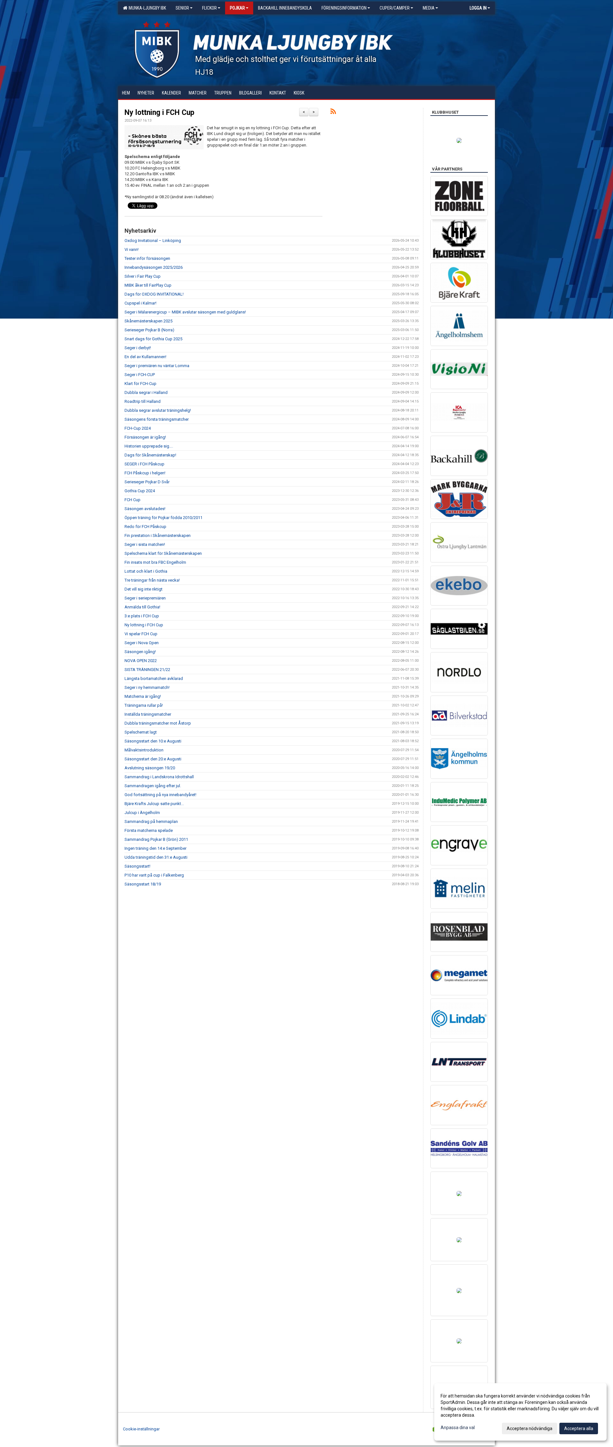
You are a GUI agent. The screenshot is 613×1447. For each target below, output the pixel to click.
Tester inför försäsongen (147, 258)
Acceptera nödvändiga (529, 1428)
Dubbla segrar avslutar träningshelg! (158, 410)
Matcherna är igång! (143, 696)
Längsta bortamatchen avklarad (154, 678)
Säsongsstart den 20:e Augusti (153, 759)
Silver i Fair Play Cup (143, 276)
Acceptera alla (578, 1428)
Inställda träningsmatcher (148, 714)
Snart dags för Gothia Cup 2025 (153, 338)
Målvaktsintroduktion (144, 750)
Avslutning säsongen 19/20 (150, 767)
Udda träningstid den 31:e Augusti (156, 857)
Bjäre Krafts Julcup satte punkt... (154, 803)
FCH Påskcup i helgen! (145, 473)
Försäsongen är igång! (145, 437)
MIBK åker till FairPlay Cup (148, 285)
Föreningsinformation (344, 8)
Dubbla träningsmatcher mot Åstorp (158, 723)
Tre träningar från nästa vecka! (152, 580)
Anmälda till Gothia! (142, 607)
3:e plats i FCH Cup (142, 616)
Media (429, 8)
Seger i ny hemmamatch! (147, 687)
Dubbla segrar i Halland (146, 392)
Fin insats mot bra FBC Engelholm (155, 562)
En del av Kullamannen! (145, 356)
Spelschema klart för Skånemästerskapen (163, 553)
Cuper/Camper (395, 8)
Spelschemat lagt (141, 732)
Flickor (209, 8)
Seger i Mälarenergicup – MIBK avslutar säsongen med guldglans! (185, 312)
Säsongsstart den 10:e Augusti (153, 741)
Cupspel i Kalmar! (140, 303)
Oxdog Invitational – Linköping (153, 240)
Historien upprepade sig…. (149, 446)
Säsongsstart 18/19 (143, 884)
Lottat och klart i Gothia (146, 571)
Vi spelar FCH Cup (141, 633)
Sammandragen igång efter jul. (153, 785)
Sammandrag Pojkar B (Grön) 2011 (156, 839)
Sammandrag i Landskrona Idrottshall (159, 776)
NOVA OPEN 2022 (141, 660)
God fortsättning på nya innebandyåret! (160, 794)
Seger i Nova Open (142, 642)
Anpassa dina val (458, 1427)
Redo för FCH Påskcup (145, 526)
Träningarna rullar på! (144, 705)
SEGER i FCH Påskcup (144, 464)
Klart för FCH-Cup (140, 383)
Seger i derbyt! (138, 347)
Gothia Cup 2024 (140, 490)
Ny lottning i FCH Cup (159, 112)
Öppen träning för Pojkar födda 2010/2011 (163, 517)
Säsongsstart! (137, 866)
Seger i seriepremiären (145, 598)
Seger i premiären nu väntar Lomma (157, 365)
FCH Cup (132, 499)
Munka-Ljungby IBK (146, 8)
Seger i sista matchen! (145, 544)
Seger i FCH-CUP (140, 374)
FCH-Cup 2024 (138, 428)
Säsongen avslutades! (145, 508)
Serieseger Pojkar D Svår (147, 481)
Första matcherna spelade (149, 830)
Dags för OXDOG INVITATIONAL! (154, 294)
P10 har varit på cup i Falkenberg (154, 875)
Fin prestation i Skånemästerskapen (158, 535)
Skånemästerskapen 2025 (148, 321)
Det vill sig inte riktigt (144, 589)
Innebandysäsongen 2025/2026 (154, 267)
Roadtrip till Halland (143, 401)
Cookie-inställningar (141, 1429)
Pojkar (237, 8)
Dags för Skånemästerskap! (150, 455)
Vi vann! (132, 249)
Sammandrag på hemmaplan (151, 821)
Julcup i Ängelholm (142, 812)
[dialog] (520, 1412)
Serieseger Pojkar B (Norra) (149, 330)
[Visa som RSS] (333, 112)
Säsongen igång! (140, 651)
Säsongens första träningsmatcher (157, 419)
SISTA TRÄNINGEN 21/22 (147, 669)
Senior (182, 8)
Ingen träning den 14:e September (155, 848)
